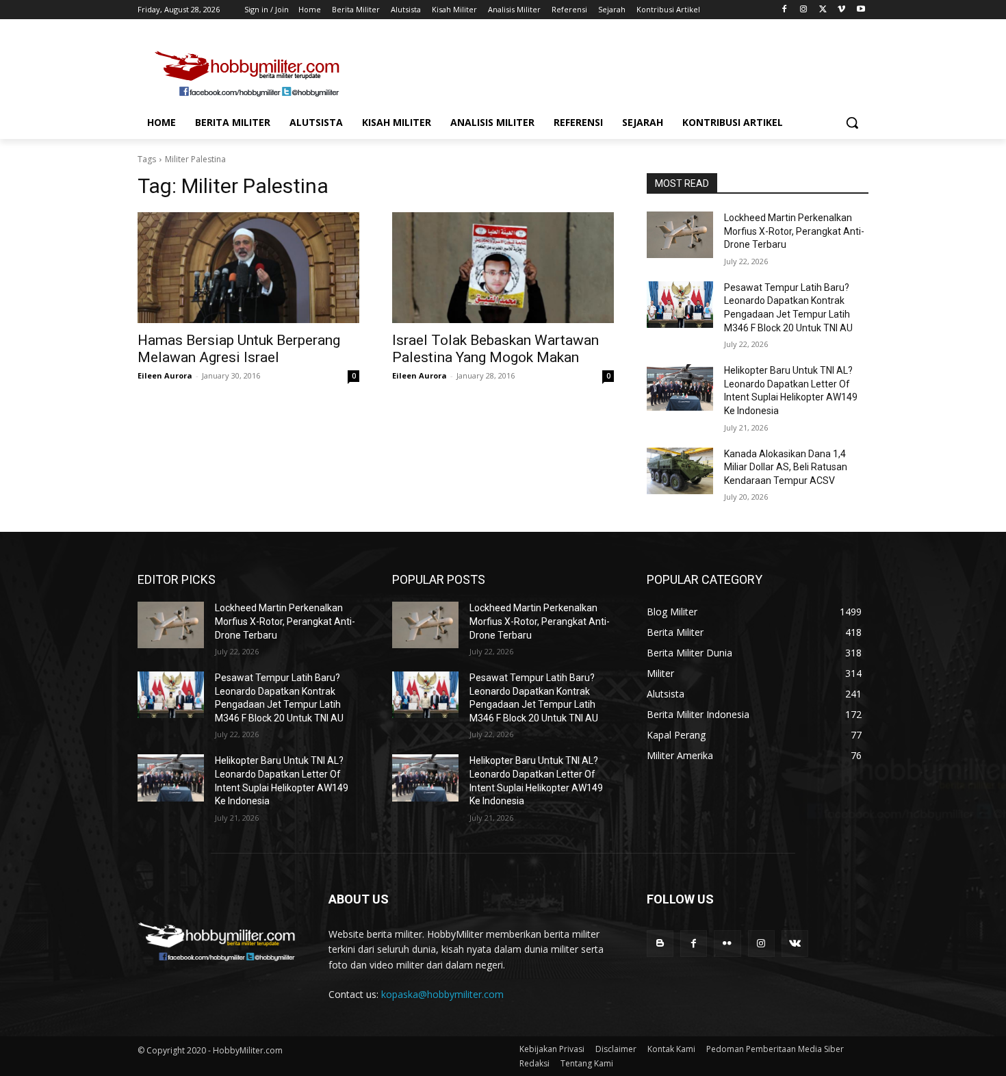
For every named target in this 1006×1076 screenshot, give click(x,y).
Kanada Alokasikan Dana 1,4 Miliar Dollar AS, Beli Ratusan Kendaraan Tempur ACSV (785, 467)
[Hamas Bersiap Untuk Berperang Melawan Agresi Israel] (248, 267)
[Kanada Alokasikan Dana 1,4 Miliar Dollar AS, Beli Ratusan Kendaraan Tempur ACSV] (680, 471)
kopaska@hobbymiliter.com (442, 994)
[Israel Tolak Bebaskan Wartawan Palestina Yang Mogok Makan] (503, 267)
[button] (852, 122)
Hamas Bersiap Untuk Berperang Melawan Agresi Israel (239, 349)
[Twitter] (823, 10)
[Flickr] (727, 943)
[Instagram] (804, 10)
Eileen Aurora (165, 375)
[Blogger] (660, 943)
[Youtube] (860, 10)
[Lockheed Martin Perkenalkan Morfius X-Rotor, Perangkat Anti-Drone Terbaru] (680, 235)
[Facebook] (784, 10)
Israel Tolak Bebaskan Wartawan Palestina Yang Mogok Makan (495, 349)
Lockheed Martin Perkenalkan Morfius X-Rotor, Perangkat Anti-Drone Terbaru (794, 231)
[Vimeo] (841, 10)
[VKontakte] (795, 943)
